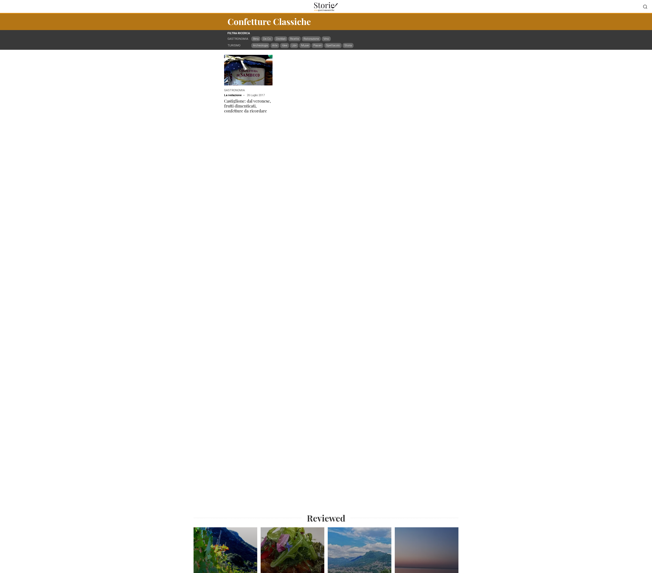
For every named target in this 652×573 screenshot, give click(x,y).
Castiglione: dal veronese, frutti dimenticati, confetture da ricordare (247, 106)
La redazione (233, 95)
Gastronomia (234, 90)
